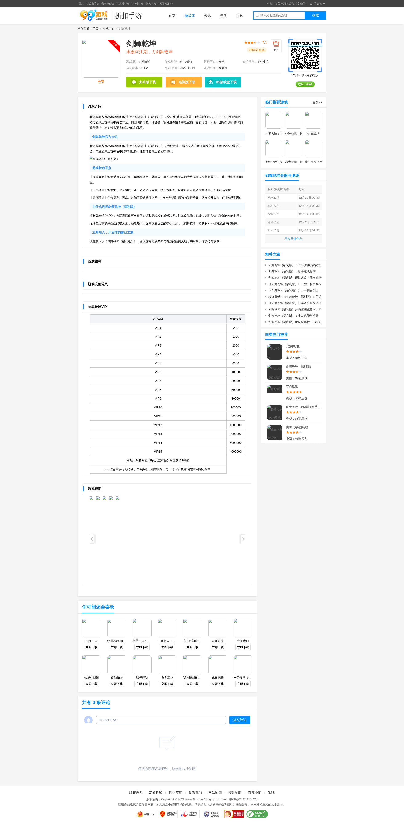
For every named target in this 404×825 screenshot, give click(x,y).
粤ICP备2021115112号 (243, 799)
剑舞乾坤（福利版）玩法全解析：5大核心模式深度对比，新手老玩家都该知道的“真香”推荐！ (292, 322)
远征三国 (91, 641)
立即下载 (91, 647)
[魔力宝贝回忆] (313, 148)
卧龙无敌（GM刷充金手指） (304, 407)
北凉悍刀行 (293, 346)
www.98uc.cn (194, 799)
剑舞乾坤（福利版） (299, 366)
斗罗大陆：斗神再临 (278, 133)
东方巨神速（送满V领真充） (201, 641)
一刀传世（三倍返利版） (250, 677)
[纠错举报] (305, 84)
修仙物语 (117, 677)
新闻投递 (155, 792)
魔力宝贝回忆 (314, 161)
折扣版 (145, 61)
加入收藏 (151, 3)
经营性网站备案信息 (168, 814)
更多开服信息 (293, 238)
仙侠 (189, 61)
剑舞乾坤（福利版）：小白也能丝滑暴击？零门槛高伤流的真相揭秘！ (292, 316)
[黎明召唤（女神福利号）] (273, 148)
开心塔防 (292, 386)
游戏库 (190, 15)
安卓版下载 (147, 82)
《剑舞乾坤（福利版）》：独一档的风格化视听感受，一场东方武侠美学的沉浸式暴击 (293, 284)
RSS (271, 792)
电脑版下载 (186, 82)
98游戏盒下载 (226, 82)
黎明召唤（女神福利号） (281, 161)
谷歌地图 (235, 792)
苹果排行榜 (123, 3)
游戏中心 (108, 28)
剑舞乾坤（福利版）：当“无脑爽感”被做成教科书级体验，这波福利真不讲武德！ (293, 265)
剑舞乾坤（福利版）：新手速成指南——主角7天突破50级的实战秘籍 (293, 272)
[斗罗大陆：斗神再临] (273, 120)
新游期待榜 (92, 3)
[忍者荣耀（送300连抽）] (293, 148)
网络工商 (145, 814)
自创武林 (167, 677)
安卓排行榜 (107, 3)
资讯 (207, 15)
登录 (302, 3)
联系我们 (195, 792)
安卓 (222, 61)
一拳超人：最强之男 (171, 641)
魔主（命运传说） (298, 427)
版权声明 (136, 792)
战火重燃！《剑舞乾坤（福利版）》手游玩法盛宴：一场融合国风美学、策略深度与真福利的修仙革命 (293, 297)
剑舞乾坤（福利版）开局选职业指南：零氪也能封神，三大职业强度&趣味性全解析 (293, 310)
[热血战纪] (313, 120)
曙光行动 (142, 677)
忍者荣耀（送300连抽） (301, 161)
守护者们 (243, 641)
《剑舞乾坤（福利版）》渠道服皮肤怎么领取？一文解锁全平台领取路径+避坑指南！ (293, 303)
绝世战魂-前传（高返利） (124, 641)
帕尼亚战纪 (91, 677)
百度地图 (254, 792)
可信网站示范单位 (234, 814)
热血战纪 (313, 133)
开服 (223, 15)
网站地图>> (166, 3)
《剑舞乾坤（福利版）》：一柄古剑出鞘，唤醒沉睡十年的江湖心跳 (292, 291)
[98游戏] (93, 15)
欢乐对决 (218, 641)
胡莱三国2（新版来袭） (148, 641)
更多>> (317, 102)
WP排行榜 (137, 3)
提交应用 (175, 792)
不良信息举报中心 (190, 814)
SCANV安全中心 (257, 814)
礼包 (239, 15)
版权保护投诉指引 (221, 804)
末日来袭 (218, 677)
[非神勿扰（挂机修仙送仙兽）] (293, 120)
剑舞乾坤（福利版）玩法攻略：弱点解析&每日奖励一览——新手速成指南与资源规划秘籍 (293, 278)
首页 (81, 3)
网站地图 (215, 792)
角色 (183, 61)
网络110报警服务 (212, 814)
